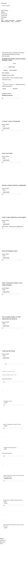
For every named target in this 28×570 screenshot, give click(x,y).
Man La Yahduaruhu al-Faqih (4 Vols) (12, 424)
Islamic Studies (8, 52)
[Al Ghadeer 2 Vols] (13, 390)
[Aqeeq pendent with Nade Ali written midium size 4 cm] (13, 514)
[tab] (8, 84)
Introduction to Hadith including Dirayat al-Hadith (13, 501)
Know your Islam (7, 153)
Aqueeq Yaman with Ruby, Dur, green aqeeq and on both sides (13, 476)
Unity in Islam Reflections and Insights (14, 217)
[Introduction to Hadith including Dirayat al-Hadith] (13, 489)
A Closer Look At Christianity (11, 121)
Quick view (7, 118)
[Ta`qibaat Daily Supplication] (13, 437)
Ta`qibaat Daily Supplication (9, 447)
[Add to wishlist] (10, 118)
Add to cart (11, 67)
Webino (16, 535)
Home (3, 52)
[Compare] (3, 118)
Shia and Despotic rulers (9, 251)
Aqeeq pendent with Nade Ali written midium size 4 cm (13, 525)
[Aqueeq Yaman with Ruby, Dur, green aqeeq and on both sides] (13, 464)
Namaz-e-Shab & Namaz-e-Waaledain (14, 185)
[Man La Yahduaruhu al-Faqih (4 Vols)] (13, 413)
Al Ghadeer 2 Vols (7, 401)
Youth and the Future (8, 351)
